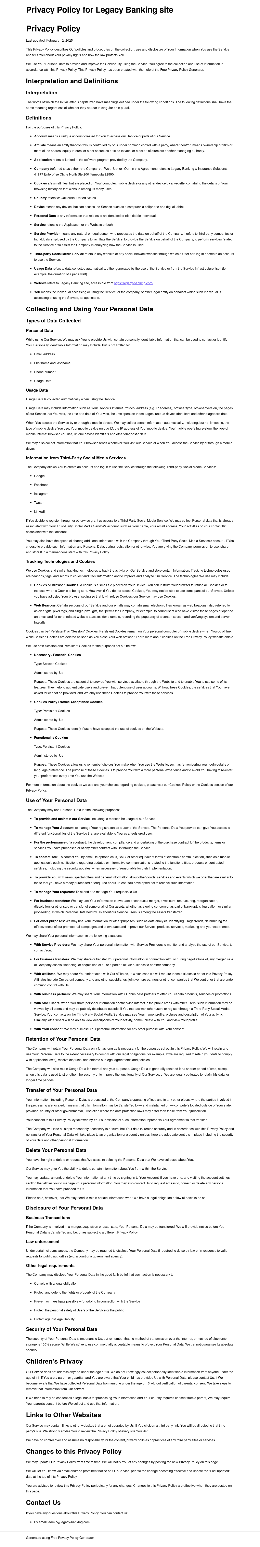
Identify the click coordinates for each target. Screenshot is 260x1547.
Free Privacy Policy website (204, 637)
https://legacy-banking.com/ (133, 283)
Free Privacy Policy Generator (181, 69)
